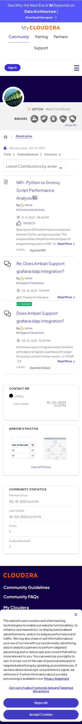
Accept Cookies (41, 714)
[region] (41, 665)
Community (19, 36)
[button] (24, 447)
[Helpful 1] (44, 119)
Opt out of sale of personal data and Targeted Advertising (41, 689)
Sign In (12, 67)
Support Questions (31, 283)
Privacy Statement (56, 678)
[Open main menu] (77, 68)
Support (41, 47)
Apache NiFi (38, 250)
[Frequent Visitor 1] (34, 119)
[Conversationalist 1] (73, 119)
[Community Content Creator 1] (53, 119)
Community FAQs (21, 596)
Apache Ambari (40, 368)
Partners (61, 36)
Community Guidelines (26, 587)
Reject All (40, 703)
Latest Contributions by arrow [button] (31, 166)
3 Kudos (29, 223)
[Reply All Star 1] (63, 119)
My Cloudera (16, 607)
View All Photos (41, 467)
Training (41, 36)
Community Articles (32, 209)
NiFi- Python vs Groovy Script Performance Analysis (38, 190)
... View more (65, 244)
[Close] (76, 614)
